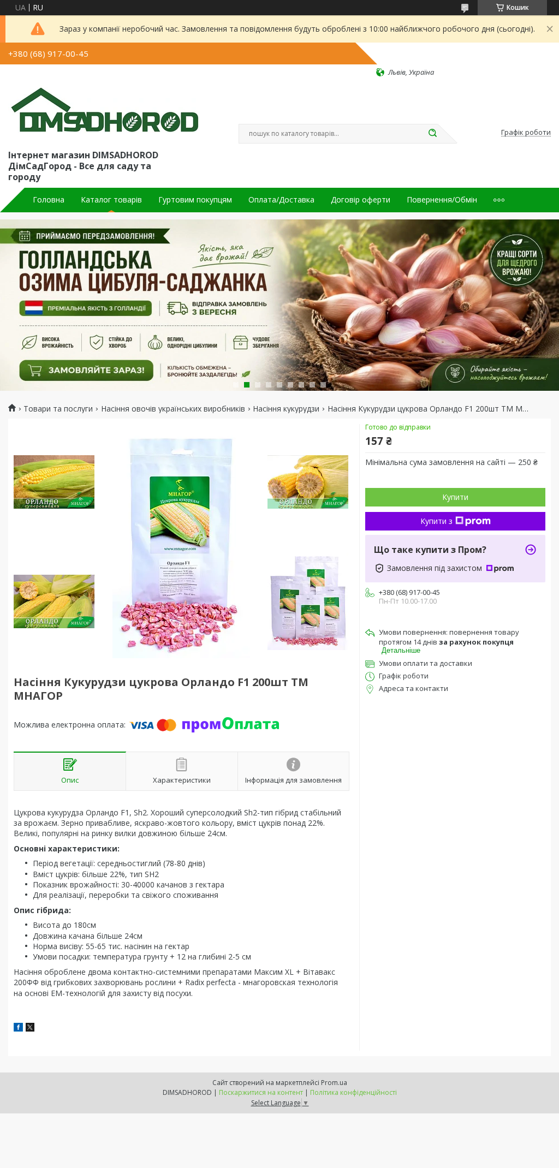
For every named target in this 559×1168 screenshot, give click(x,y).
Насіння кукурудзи (286, 409)
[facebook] (18, 1028)
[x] (30, 1028)
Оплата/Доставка (281, 200)
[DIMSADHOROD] (103, 112)
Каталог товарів (111, 200)
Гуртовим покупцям (195, 200)
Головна (48, 200)
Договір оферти (360, 200)
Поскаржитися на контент (261, 1092)
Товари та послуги (58, 409)
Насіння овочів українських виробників (173, 409)
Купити (455, 497)
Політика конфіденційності (353, 1092)
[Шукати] (432, 134)
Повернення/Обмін (442, 200)
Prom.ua (334, 1082)
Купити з (436, 521)
